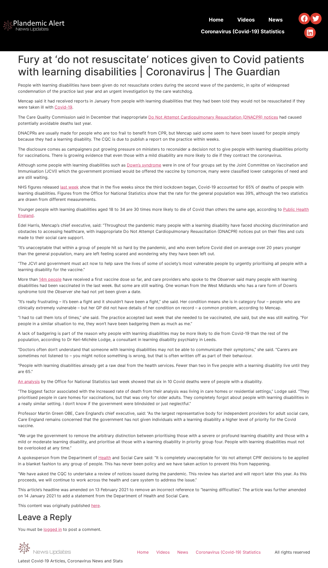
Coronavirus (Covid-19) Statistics (242, 31)
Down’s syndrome (144, 165)
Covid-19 (63, 107)
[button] (304, 18)
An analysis (29, 381)
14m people (50, 279)
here (95, 505)
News (276, 20)
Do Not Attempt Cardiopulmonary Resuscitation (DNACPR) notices (213, 117)
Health (104, 457)
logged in (53, 529)
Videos (246, 20)
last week (69, 187)
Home (216, 20)
